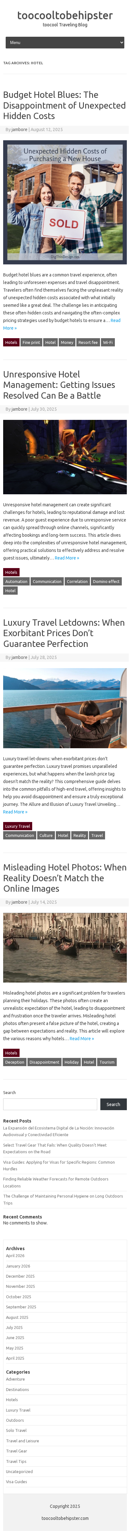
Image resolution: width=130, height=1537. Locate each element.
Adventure (15, 1379)
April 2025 (15, 1358)
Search (9, 1092)
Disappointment (44, 1062)
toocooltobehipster (65, 15)
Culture (46, 835)
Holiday (72, 1062)
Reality (80, 835)
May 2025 (14, 1348)
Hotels (11, 342)
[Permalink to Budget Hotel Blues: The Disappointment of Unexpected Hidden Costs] (65, 267)
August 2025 (17, 1317)
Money (67, 342)
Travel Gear (16, 1451)
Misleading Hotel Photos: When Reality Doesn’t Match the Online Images (65, 877)
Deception (14, 1062)
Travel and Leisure (22, 1441)
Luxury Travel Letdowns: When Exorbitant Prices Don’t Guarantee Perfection (64, 632)
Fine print (31, 342)
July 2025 (14, 1327)
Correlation (77, 581)
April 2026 (15, 1255)
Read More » (67, 557)
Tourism (107, 1062)
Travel (97, 835)
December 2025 (20, 1276)
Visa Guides (16, 1481)
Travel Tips (16, 1461)
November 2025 (20, 1286)
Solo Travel (16, 1430)
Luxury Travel (17, 826)
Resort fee (88, 342)
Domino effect (106, 581)
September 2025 (21, 1307)
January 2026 (18, 1266)
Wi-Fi (108, 342)
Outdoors (15, 1420)
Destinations (17, 1389)
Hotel (50, 342)
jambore (19, 129)
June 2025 (15, 1337)
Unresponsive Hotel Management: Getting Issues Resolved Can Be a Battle (59, 384)
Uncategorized (19, 1471)
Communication (47, 581)
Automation (16, 581)
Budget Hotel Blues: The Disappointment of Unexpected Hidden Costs (64, 105)
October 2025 (18, 1296)
